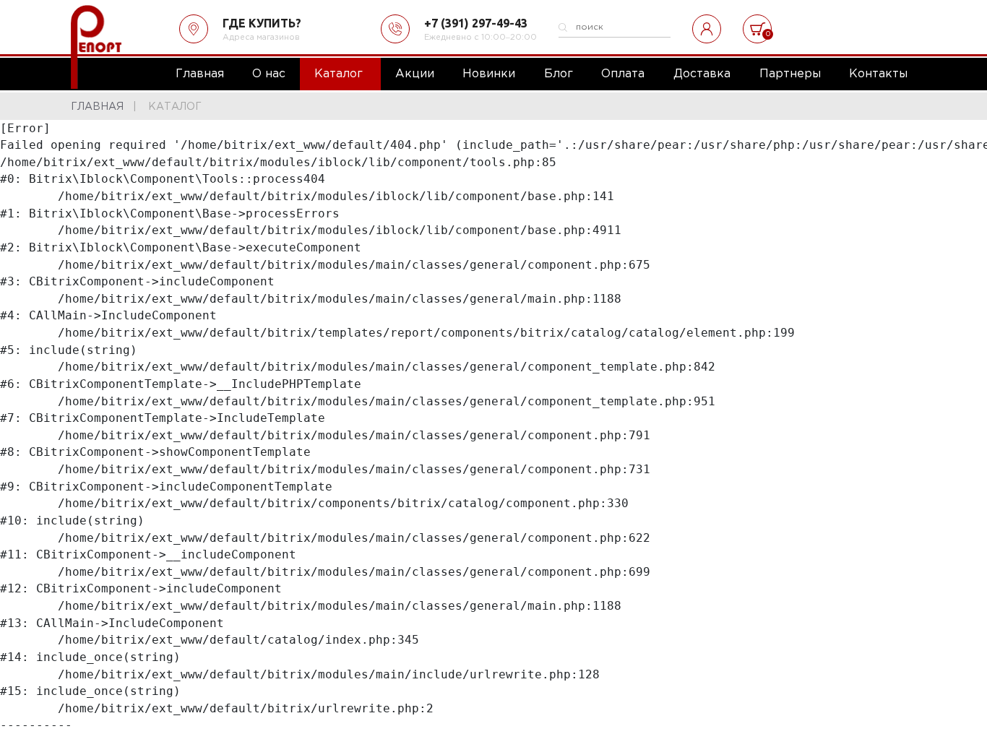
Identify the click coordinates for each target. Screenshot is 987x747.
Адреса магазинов (261, 37)
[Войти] (706, 28)
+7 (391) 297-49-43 (475, 23)
